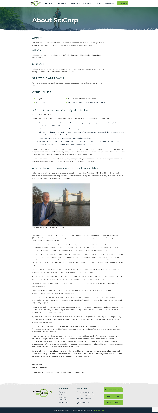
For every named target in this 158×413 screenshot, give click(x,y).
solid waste (62, 397)
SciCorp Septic (63, 402)
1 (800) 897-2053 (84, 402)
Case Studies (63, 399)
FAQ (103, 410)
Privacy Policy (97, 410)
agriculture (62, 394)
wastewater (63, 392)
